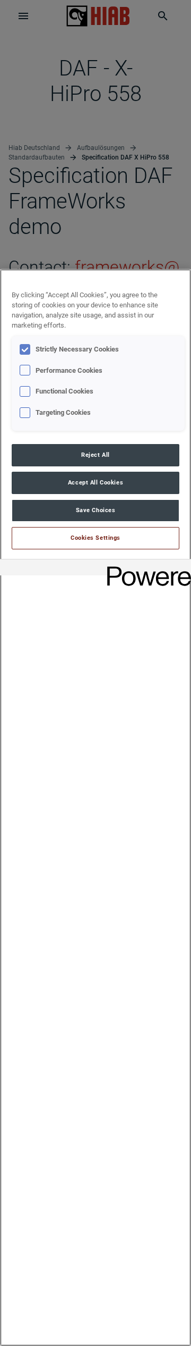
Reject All (95, 454)
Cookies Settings (95, 537)
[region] (95, 807)
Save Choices (96, 510)
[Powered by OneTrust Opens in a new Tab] (145, 568)
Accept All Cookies (95, 482)
